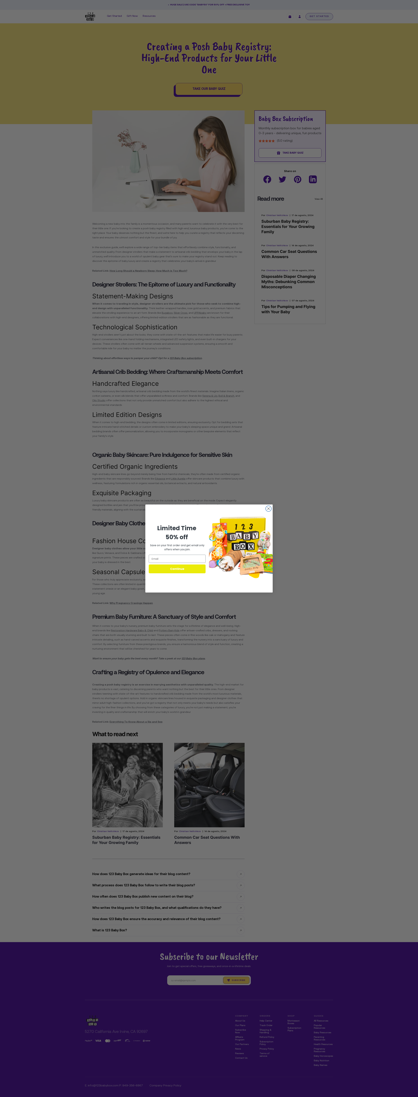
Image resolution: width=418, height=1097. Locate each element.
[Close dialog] (268, 508)
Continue (177, 569)
